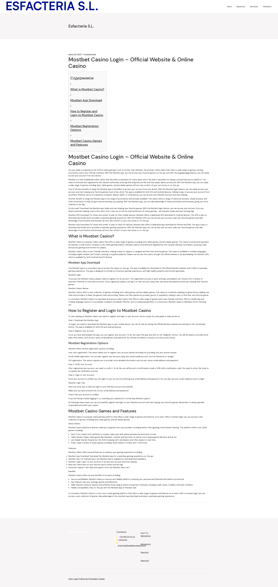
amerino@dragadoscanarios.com (132, 545)
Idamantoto (146, 536)
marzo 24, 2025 (74, 54)
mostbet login (184, 173)
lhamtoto (145, 552)
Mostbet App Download (86, 100)
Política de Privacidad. (88, 579)
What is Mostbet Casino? (87, 89)
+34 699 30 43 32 (127, 537)
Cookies (101, 579)
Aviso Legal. (73, 579)
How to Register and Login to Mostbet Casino (86, 113)
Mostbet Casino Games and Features (86, 143)
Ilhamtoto (145, 560)
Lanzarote (123, 540)
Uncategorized (90, 54)
